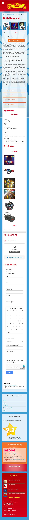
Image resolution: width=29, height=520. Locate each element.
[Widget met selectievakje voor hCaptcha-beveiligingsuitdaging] (16, 367)
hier (20, 438)
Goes (4, 400)
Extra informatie (10, 351)
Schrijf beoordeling (15, 251)
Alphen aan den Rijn (7, 407)
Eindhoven (5, 405)
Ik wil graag (9, 269)
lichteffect (6, 385)
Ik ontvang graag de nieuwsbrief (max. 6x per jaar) (15, 361)
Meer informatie (11, 271)
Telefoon (8, 295)
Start (4, 14)
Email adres (9, 289)
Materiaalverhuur (10, 14)
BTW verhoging (11, 484)
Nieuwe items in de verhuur (14, 480)
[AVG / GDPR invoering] (5, 490)
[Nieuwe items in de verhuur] (5, 481)
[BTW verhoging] (5, 486)
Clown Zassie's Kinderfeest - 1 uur (17, 459)
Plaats (8, 332)
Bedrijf (7, 282)
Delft (4, 403)
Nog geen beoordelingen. (15, 257)
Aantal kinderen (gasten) (12, 345)
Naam (7, 276)
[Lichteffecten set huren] (9, 160)
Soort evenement (10, 338)
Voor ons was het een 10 (10, 453)
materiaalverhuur (13, 385)
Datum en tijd (9, 301)
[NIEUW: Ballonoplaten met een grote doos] (5, 495)
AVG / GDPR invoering (13, 489)
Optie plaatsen (10, 273)
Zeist (4, 410)
